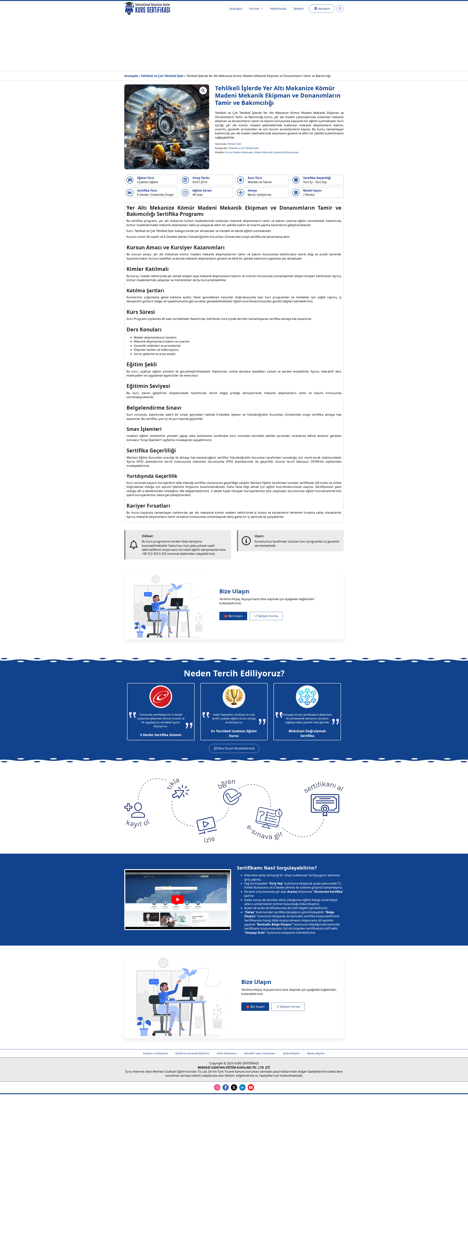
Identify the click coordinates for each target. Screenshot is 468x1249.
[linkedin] (242, 1087)
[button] (203, 90)
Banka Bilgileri (316, 1053)
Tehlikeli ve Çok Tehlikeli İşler (162, 76)
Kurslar (254, 9)
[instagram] (217, 1087)
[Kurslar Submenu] (262, 8)
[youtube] (251, 1087)
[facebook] (225, 1087)
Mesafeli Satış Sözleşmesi (259, 1053)
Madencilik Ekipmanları (286, 152)
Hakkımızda (278, 9)
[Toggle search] (340, 8)
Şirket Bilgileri (291, 1053)
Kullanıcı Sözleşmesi (155, 1053)
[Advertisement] (234, 43)
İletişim (299, 9)
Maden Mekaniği (263, 152)
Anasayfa (235, 9)
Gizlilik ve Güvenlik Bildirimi (192, 1053)
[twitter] (234, 1087)
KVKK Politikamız (227, 1053)
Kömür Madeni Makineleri (239, 152)
